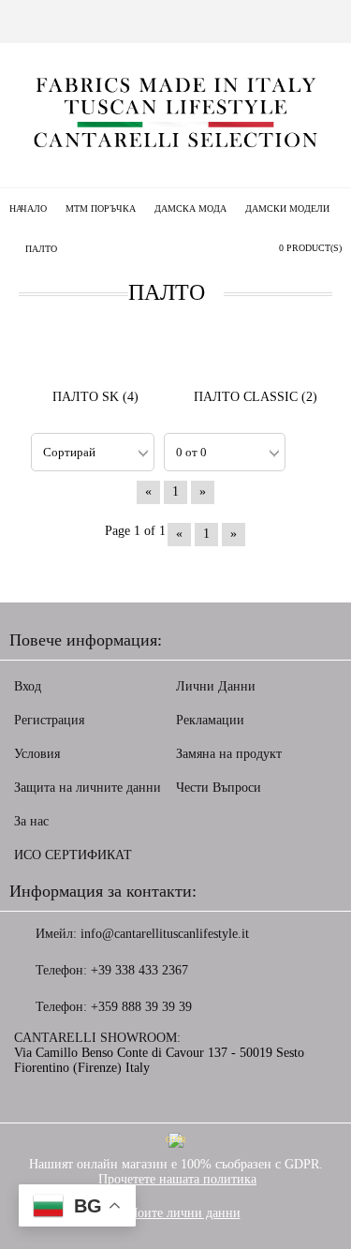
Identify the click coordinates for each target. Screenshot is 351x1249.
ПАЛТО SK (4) (95, 397)
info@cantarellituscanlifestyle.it (164, 934)
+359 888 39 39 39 (141, 1007)
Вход (27, 686)
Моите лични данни (183, 1213)
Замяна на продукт (229, 754)
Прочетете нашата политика (177, 1179)
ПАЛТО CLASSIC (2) (255, 397)
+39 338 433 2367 (139, 970)
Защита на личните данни (87, 788)
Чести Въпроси (218, 788)
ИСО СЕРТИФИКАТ (73, 855)
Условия (37, 754)
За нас (31, 821)
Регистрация (49, 720)
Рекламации (210, 720)
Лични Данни (216, 686)
